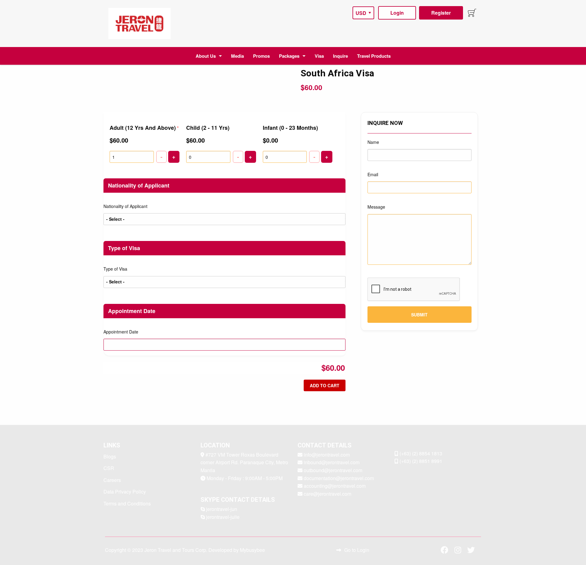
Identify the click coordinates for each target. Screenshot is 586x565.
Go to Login (356, 549)
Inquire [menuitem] (340, 56)
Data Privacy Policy (124, 491)
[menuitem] (139, 23)
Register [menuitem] (441, 12)
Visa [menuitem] (319, 56)
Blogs (109, 456)
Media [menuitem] (237, 56)
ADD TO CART (324, 385)
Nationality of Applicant (125, 206)
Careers (112, 479)
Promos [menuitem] (261, 56)
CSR (108, 468)
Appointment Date (120, 332)
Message (376, 207)
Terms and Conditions (127, 503)
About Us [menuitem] (206, 56)
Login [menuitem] (397, 12)
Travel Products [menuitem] (374, 56)
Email (372, 174)
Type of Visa (115, 269)
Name (373, 142)
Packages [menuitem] (289, 56)
